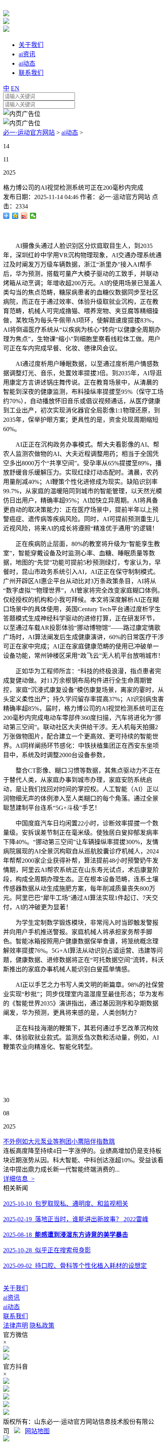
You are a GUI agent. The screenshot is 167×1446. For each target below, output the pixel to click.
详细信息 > (19, 1179)
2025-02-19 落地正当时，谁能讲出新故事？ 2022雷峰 (75, 1219)
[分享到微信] (33, 216)
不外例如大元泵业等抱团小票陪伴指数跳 (59, 1141)
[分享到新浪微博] (24, 216)
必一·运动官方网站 (29, 132)
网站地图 (37, 1431)
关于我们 (15, 1288)
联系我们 (15, 1316)
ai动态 (69, 132)
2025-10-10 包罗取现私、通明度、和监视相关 (65, 1203)
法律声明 (15, 1325)
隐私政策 (42, 1325)
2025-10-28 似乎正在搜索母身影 (47, 1250)
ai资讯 (11, 1297)
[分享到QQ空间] (15, 216)
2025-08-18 (65, 1234)
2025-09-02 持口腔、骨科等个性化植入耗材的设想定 (75, 1265)
